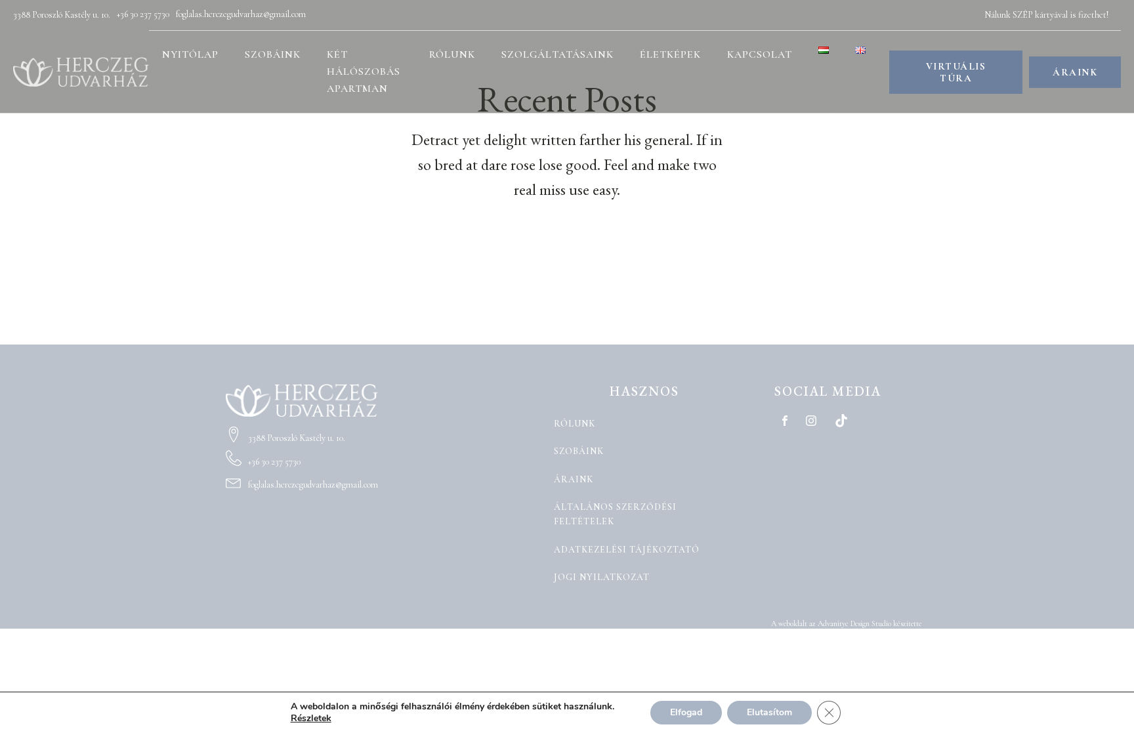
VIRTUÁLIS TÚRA (956, 72)
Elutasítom (769, 712)
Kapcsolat (759, 54)
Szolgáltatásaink (557, 54)
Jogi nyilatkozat (602, 577)
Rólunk (452, 54)
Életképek (670, 54)
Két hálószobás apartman (363, 71)
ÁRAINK (1075, 72)
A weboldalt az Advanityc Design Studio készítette (846, 623)
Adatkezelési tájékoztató (627, 549)
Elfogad (686, 712)
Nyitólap (190, 54)
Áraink (573, 479)
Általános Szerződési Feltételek (615, 514)
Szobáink (273, 54)
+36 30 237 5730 (143, 14)
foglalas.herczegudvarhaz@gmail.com (241, 14)
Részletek (311, 718)
